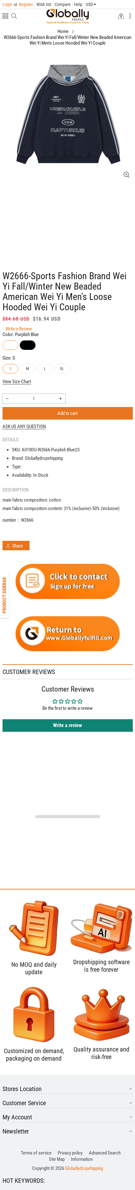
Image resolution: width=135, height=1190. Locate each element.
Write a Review (19, 329)
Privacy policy (70, 1153)
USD (89, 4)
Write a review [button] (67, 725)
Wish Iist (43, 4)
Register (23, 4)
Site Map (57, 1159)
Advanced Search (105, 1153)
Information (82, 1159)
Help (78, 4)
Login (7, 4)
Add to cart (67, 413)
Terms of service (36, 1153)
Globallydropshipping (84, 1168)
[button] (5, 16)
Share (17, 546)
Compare (63, 4)
